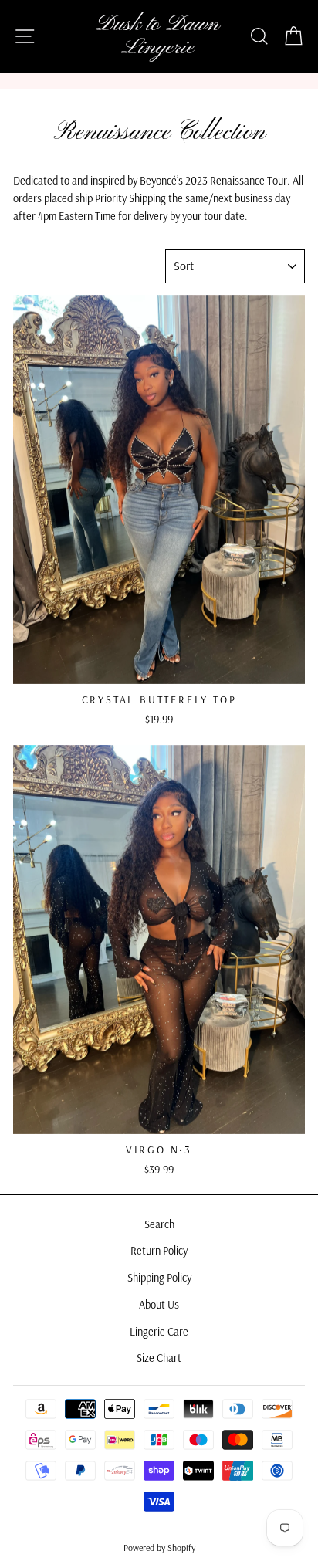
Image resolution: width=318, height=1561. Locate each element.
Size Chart (159, 1358)
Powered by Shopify (159, 1547)
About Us (159, 1305)
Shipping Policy (159, 1278)
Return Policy (159, 1251)
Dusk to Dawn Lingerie (157, 36)
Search (159, 1224)
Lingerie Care (159, 1332)
